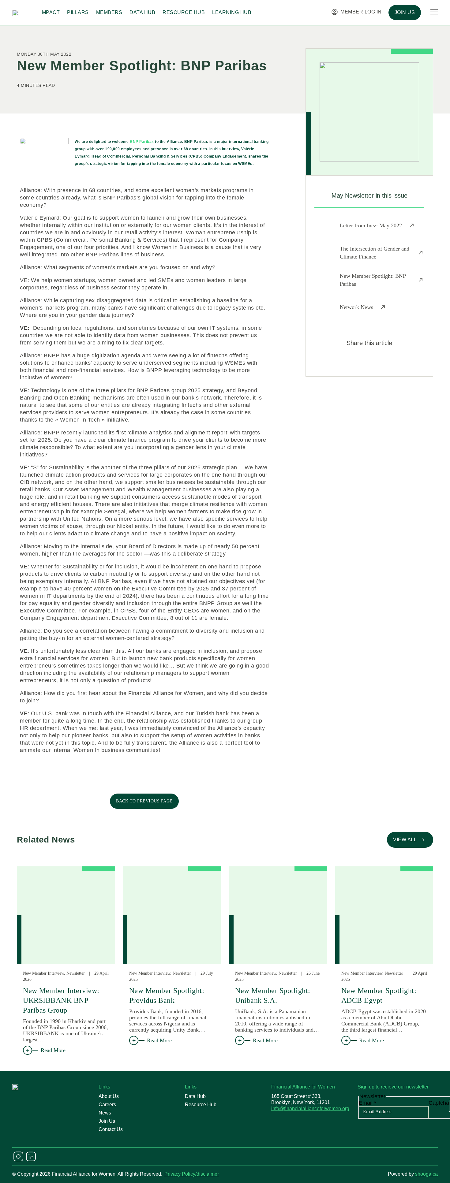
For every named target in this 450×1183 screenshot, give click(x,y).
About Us (109, 1096)
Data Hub (142, 12)
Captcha (439, 1103)
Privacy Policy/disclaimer (191, 1174)
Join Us (107, 1121)
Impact (50, 12)
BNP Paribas (142, 142)
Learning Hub (231, 12)
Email (367, 1103)
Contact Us (111, 1129)
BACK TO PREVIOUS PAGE (144, 801)
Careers (107, 1104)
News (105, 1112)
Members (109, 12)
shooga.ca (426, 1174)
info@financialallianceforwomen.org (310, 1108)
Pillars (78, 12)
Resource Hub (184, 12)
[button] (347, 361)
